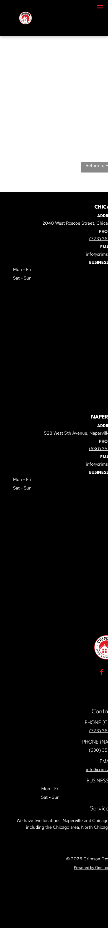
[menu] (99, 7)
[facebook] (101, 673)
